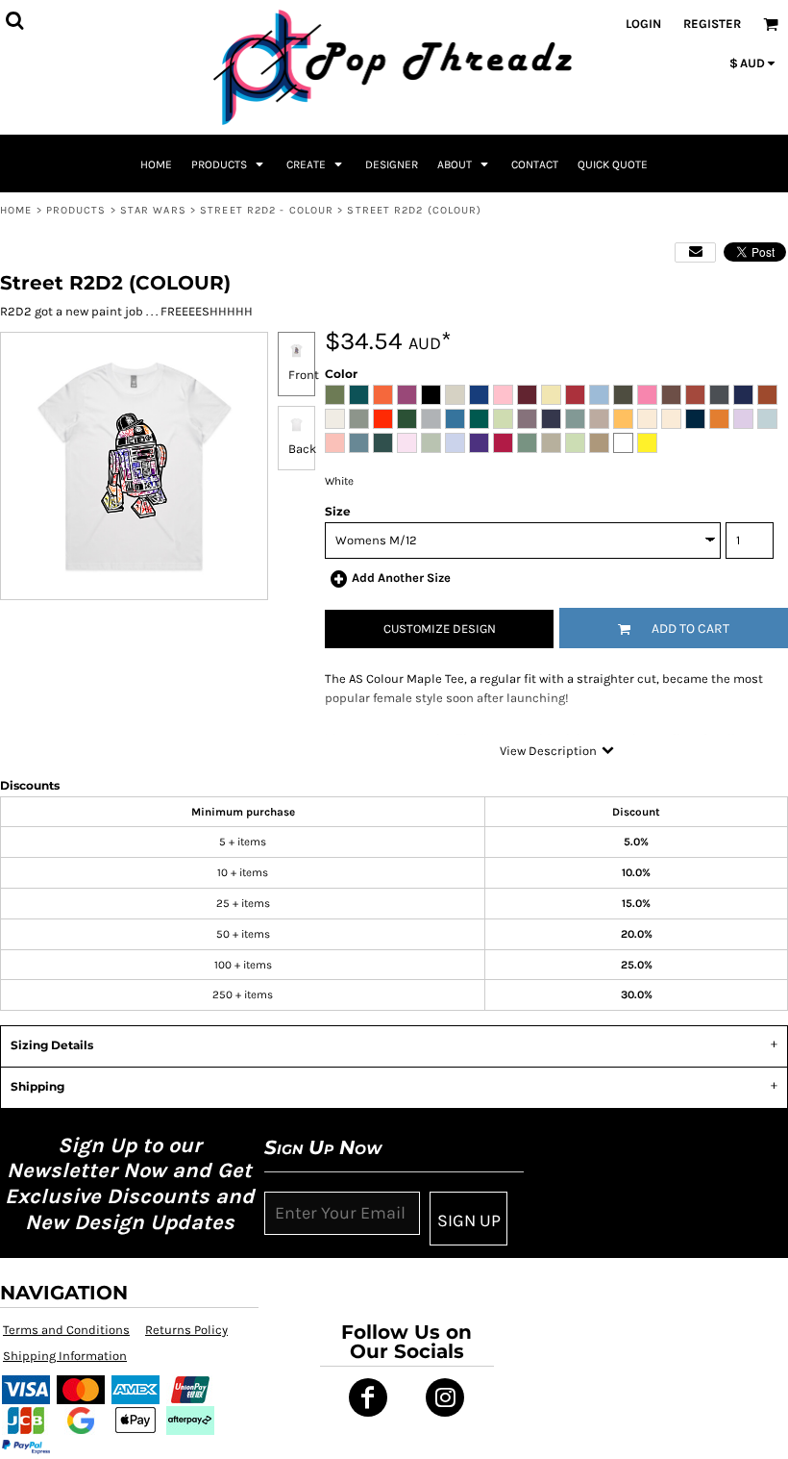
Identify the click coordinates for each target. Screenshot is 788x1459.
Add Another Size (401, 577)
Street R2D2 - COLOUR (266, 210)
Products (76, 210)
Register (712, 23)
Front (303, 374)
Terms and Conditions (66, 1329)
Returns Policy (186, 1329)
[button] (229, 163)
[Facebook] (368, 1397)
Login (643, 23)
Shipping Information (65, 1355)
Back (302, 448)
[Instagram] (445, 1397)
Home (16, 210)
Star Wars (153, 210)
